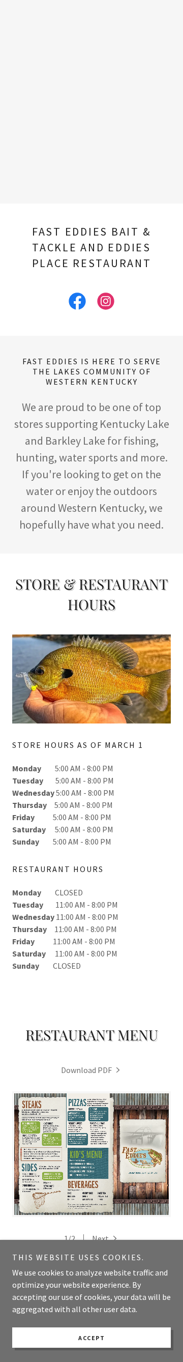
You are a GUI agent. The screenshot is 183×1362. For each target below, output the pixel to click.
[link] (77, 303)
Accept (91, 1338)
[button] (105, 1238)
